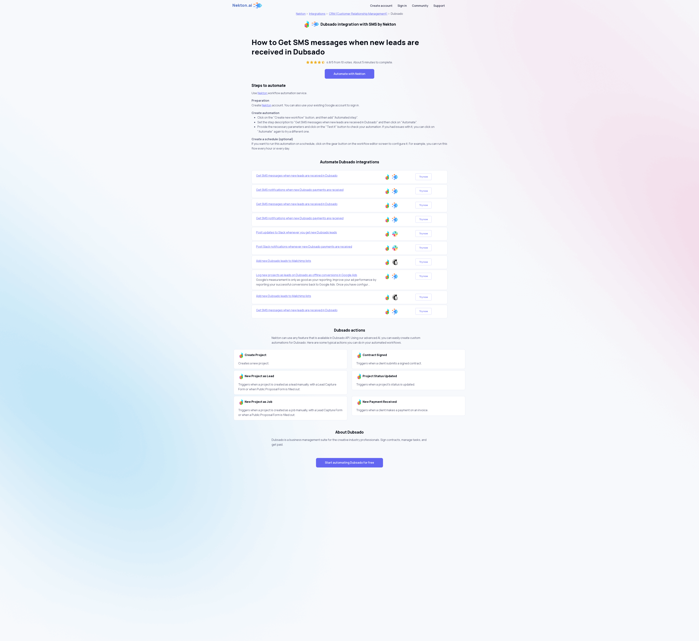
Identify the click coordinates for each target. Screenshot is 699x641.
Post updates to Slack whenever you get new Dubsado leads (296, 232)
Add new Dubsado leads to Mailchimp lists (283, 261)
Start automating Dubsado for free (349, 463)
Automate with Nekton (349, 74)
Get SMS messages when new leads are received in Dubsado (296, 176)
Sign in (402, 6)
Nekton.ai (242, 5)
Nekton (301, 14)
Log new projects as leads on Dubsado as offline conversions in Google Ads (306, 275)
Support (439, 6)
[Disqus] (349, 535)
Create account (381, 6)
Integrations (317, 14)
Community (420, 6)
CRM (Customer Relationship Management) (358, 14)
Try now (423, 176)
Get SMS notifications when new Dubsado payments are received (299, 190)
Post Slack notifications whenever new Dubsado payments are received (304, 247)
